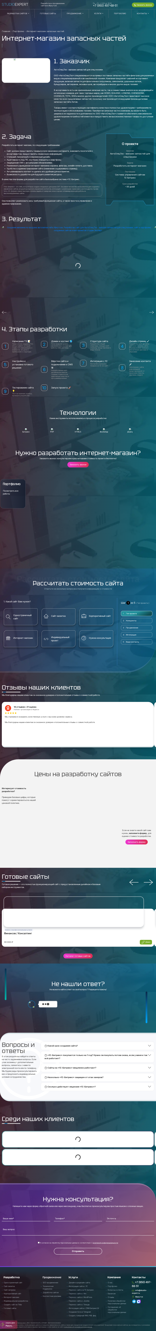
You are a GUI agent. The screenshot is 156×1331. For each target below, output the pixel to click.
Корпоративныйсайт (21, 831)
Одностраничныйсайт (61, 795)
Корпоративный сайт (12, 1294)
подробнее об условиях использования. (78, 1327)
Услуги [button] (98, 13)
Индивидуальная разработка (16, 1301)
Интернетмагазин (56, 831)
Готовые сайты (48, 13)
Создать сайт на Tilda (13, 1305)
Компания (114, 1277)
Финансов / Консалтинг (18, 933)
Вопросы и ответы (115, 1290)
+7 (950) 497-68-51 (105, 4)
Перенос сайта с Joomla (79, 1301)
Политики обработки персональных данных (117, 1302)
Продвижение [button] (74, 13)
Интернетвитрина (134, 795)
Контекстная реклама (52, 1296)
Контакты (139, 1277)
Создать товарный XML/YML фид (82, 1316)
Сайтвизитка (94, 795)
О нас (110, 1283)
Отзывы (111, 1297)
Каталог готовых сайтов (78, 956)
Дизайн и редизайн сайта (79, 1283)
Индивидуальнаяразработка (100, 831)
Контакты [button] (142, 13)
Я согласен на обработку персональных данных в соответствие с (78, 1243)
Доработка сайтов (51, 1292)
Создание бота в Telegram (80, 1312)
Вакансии (112, 1294)
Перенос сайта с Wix (77, 1294)
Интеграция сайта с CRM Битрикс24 (84, 1308)
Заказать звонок (78, 464)
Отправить (78, 1251)
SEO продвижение (50, 1283)
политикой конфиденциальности (105, 1243)
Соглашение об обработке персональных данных (117, 1309)
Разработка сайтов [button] (17, 13)
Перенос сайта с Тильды (79, 1305)
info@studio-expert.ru (139, 1291)
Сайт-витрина (9, 1290)
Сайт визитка (9, 1286)
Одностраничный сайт (13, 1283)
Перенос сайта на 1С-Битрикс (81, 1290)
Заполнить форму (137, 842)
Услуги (73, 1277)
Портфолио (120, 13)
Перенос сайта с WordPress (80, 1297)
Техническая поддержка (48, 1287)
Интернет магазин (11, 1297)
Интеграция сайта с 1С (78, 1286)
